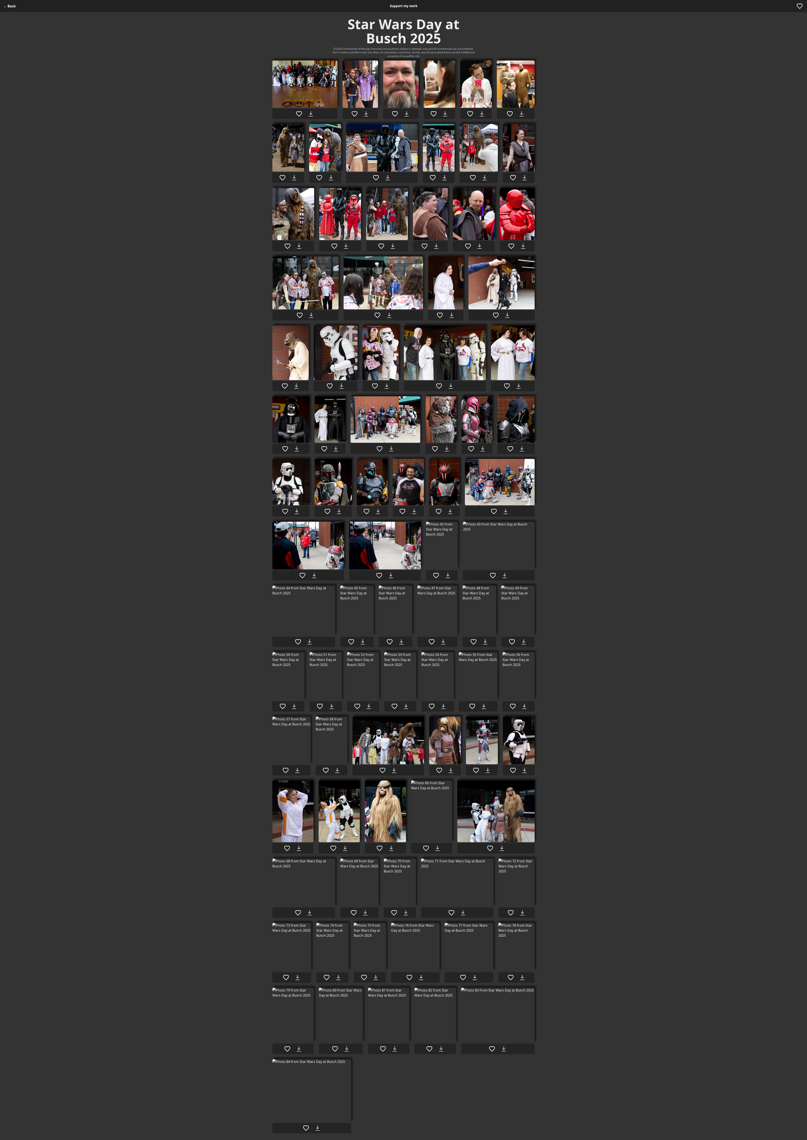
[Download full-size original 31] (447, 449)
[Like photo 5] (470, 114)
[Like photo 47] (432, 642)
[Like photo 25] (375, 386)
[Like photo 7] (282, 178)
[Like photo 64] (333, 848)
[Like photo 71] (451, 913)
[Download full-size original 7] (294, 178)
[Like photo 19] (300, 315)
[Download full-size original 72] (522, 913)
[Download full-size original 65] (391, 848)
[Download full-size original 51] (332, 706)
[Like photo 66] (426, 848)
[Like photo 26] (439, 386)
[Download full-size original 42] (448, 575)
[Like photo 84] (306, 1128)
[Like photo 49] (512, 642)
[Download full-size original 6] (522, 114)
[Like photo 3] (395, 114)
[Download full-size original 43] (505, 575)
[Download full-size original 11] (485, 178)
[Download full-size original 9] (388, 178)
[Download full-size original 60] (451, 770)
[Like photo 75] (364, 977)
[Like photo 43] (493, 575)
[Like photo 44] (298, 642)
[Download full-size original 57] (297, 770)
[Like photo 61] (476, 770)
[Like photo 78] (511, 977)
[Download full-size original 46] (401, 642)
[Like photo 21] (440, 315)
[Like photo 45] (351, 642)
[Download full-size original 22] (507, 315)
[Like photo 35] (327, 511)
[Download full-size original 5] (482, 114)
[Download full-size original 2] (366, 114)
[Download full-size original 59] (394, 770)
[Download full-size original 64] (345, 848)
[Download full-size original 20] (389, 315)
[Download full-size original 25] (387, 386)
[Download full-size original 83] (504, 1049)
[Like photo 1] (299, 114)
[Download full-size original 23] (296, 386)
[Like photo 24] (330, 386)
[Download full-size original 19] (311, 315)
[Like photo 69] (354, 913)
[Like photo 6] (510, 114)
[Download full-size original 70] (406, 913)
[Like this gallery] (800, 6)
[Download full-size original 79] (299, 1049)
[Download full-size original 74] (338, 977)
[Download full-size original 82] (441, 1049)
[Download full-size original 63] (299, 848)
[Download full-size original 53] (406, 706)
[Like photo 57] (286, 770)
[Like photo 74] (327, 977)
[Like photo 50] (283, 706)
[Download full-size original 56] (524, 706)
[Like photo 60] (439, 770)
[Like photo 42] (436, 575)
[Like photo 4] (434, 114)
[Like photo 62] (513, 770)
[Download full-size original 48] (485, 642)
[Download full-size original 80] (347, 1049)
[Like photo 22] (496, 315)
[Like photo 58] (326, 770)
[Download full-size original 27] (519, 386)
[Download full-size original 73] (298, 977)
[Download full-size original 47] (443, 642)
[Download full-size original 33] (522, 449)
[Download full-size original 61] (488, 770)
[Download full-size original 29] (336, 449)
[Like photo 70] (394, 913)
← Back (9, 6)
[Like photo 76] (409, 977)
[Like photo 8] (319, 178)
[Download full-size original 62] (525, 770)
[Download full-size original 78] (522, 977)
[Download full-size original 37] (414, 511)
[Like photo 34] (285, 511)
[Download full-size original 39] (506, 511)
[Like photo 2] (355, 114)
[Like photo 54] (432, 706)
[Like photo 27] (507, 386)
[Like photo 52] (357, 706)
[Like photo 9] (376, 178)
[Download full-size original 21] (452, 315)
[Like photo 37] (402, 511)
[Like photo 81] (383, 1049)
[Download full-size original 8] (331, 178)
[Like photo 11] (473, 178)
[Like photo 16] (425, 246)
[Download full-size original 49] (524, 642)
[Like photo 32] (471, 449)
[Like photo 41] (379, 575)
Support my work (403, 6)
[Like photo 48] (473, 642)
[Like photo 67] (490, 848)
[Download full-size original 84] (318, 1128)
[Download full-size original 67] (502, 848)
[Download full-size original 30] (391, 449)
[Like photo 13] (287, 246)
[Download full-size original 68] (310, 913)
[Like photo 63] (287, 848)
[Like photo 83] (492, 1049)
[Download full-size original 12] (525, 178)
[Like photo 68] (298, 913)
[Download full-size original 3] (407, 114)
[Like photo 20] (377, 315)
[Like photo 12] (513, 178)
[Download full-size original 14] (346, 246)
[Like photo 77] (463, 977)
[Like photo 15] (381, 246)
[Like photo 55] (472, 706)
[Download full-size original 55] (484, 706)
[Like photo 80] (335, 1049)
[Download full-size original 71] (463, 913)
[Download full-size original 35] (339, 511)
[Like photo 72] (511, 913)
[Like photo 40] (302, 575)
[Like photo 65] (380, 848)
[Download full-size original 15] (393, 246)
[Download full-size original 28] (297, 449)
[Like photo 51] (320, 706)
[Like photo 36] (367, 511)
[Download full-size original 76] (421, 977)
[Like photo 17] (468, 246)
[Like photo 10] (433, 178)
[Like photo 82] (429, 1049)
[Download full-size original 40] (314, 575)
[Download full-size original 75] (376, 977)
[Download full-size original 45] (363, 642)
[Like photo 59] (382, 770)
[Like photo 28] (285, 449)
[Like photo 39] (494, 511)
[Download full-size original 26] (451, 386)
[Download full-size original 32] (483, 449)
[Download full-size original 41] (391, 575)
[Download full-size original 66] (438, 848)
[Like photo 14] (334, 246)
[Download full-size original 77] (475, 977)
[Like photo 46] (390, 642)
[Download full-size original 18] (523, 246)
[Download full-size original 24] (341, 386)
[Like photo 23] (285, 386)
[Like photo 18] (511, 246)
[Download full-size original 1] (311, 114)
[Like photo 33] (510, 449)
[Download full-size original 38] (450, 511)
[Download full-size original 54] (443, 706)
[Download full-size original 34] (297, 511)
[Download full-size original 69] (365, 913)
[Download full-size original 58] (337, 770)
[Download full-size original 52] (369, 706)
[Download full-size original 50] (294, 706)
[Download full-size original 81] (395, 1049)
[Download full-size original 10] (444, 178)
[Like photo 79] (287, 1049)
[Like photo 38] (439, 511)
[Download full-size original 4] (445, 114)
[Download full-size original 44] (310, 642)
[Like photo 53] (394, 706)
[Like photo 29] (324, 449)
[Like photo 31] (435, 449)
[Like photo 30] (380, 449)
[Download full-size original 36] (378, 511)
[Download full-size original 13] (299, 246)
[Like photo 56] (513, 706)
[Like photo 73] (286, 977)
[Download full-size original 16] (436, 246)
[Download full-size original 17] (480, 246)
